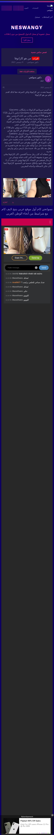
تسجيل (37, 17)
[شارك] (7, 87)
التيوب (26, 8)
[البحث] (4, 8)
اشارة (5, 202)
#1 (4, 87)
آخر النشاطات (47, 17)
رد (13, 202)
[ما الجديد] (9, 8)
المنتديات (35, 8)
